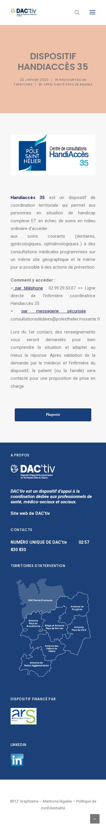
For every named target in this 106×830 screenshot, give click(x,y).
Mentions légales (57, 801)
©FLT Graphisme (24, 801)
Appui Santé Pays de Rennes (68, 84)
